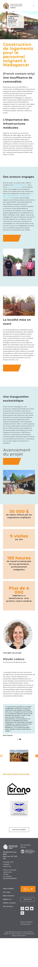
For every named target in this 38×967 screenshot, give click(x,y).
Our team (6, 892)
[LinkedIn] (31, 908)
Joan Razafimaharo (21, 185)
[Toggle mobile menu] (34, 6)
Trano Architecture (14, 187)
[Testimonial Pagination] (18, 739)
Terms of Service (27, 922)
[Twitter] (22, 913)
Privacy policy (26, 924)
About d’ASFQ (8, 888)
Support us (7, 899)
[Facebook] (22, 908)
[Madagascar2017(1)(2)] (19, 751)
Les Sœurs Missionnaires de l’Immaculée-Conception (18, 196)
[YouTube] (27, 908)
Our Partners (8, 906)
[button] (1, 756)
